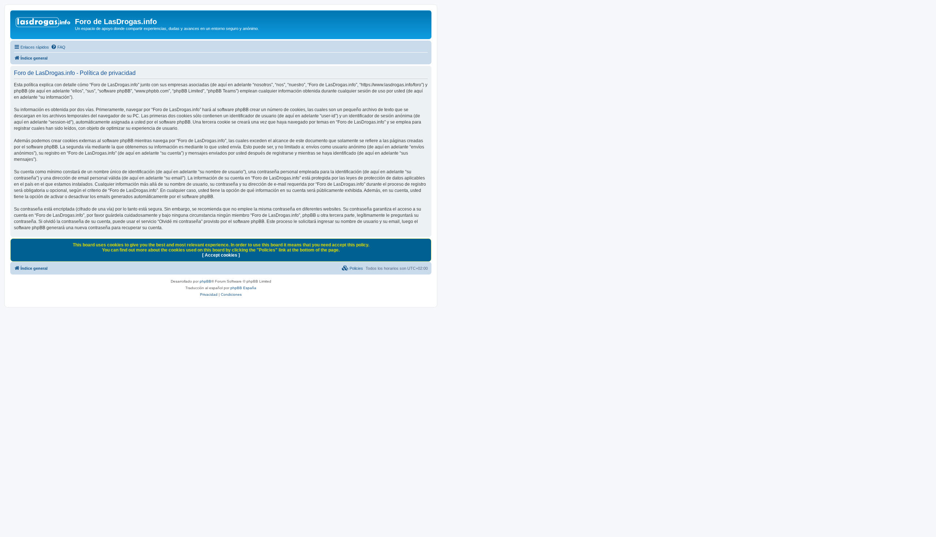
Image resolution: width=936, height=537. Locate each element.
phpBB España (243, 288)
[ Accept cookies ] (221, 255)
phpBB (205, 281)
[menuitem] (58, 47)
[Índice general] (43, 23)
